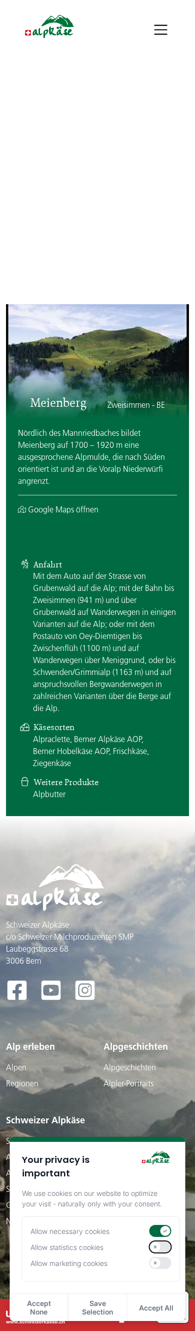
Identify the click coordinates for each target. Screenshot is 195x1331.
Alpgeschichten (136, 1046)
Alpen (16, 1067)
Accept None (39, 1307)
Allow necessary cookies (70, 1231)
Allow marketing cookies (69, 1263)
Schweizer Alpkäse (45, 1120)
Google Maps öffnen (62, 509)
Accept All (156, 1307)
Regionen (22, 1083)
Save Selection (97, 1307)
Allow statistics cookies (67, 1247)
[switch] (160, 1231)
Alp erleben (30, 1046)
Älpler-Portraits (129, 1083)
